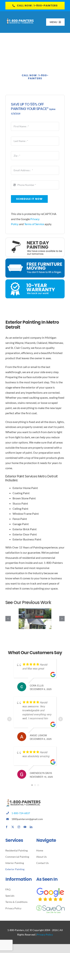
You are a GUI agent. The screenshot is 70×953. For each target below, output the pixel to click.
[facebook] (6, 827)
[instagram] (19, 827)
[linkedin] (31, 827)
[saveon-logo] (50, 906)
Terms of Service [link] (34, 224)
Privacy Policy (45, 934)
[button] (8, 618)
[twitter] (12, 827)
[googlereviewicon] (50, 888)
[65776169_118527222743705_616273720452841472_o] (35, 618)
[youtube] (25, 827)
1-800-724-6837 (20, 813)
